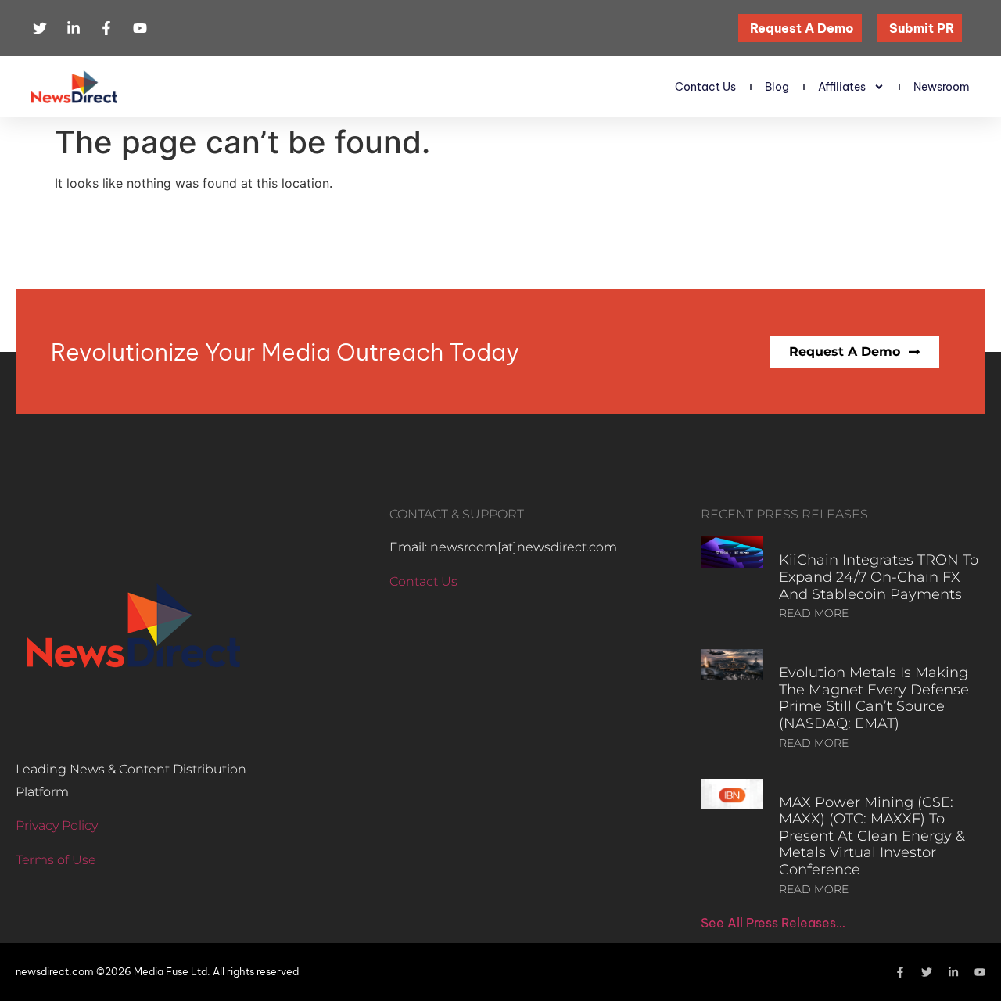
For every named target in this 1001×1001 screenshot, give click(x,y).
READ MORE (814, 613)
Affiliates (842, 87)
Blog (777, 87)
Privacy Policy (57, 825)
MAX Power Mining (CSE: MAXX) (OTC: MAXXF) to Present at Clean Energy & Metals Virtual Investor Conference (872, 836)
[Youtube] (979, 972)
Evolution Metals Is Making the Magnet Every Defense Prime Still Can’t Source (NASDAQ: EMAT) (874, 698)
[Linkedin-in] (953, 972)
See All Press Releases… (773, 923)
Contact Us (705, 87)
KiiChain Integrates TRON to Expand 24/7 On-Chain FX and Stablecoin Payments (878, 576)
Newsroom (941, 87)
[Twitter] (926, 972)
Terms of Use (56, 859)
